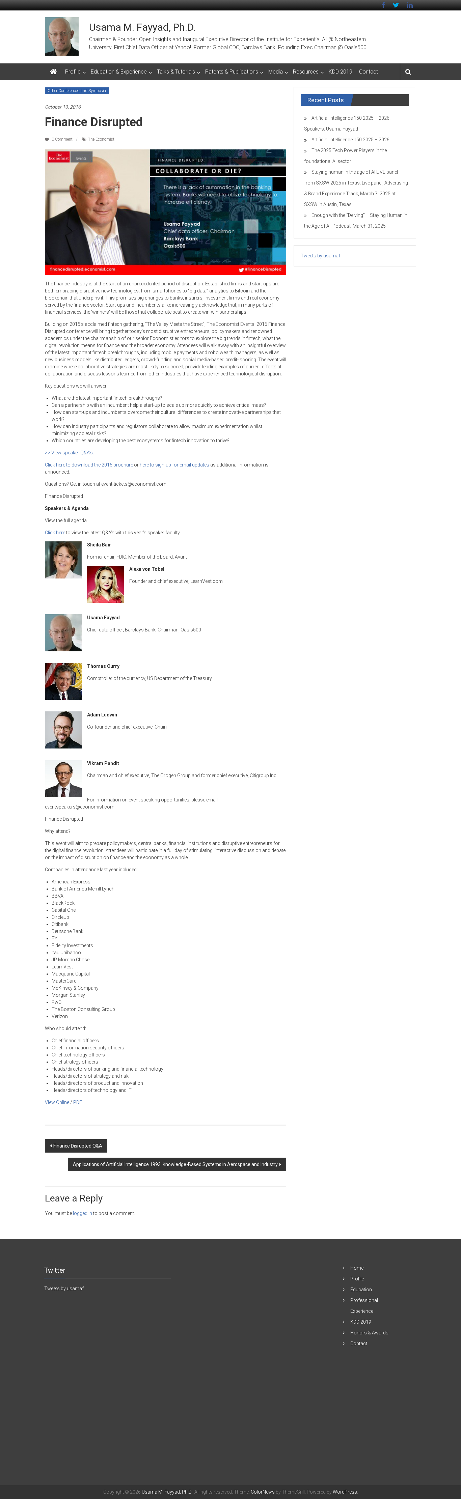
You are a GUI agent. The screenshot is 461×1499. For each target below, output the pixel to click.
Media (275, 71)
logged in (82, 1213)
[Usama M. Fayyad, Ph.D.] (53, 71)
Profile (73, 71)
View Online (57, 1102)
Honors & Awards (369, 1332)
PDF (77, 1102)
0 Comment (62, 139)
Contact (368, 71)
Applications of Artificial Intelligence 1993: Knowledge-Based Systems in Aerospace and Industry (175, 1164)
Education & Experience (119, 71)
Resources (306, 71)
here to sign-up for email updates (174, 465)
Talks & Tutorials (176, 71)
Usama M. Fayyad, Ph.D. (142, 27)
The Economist (101, 139)
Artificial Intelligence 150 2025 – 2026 (350, 139)
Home (356, 1268)
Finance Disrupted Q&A (77, 1146)
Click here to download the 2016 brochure (89, 465)
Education (361, 1289)
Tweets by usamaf (320, 255)
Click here (55, 532)
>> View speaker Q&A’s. (69, 452)
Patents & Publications (231, 71)
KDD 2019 (340, 71)
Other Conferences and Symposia (77, 90)
